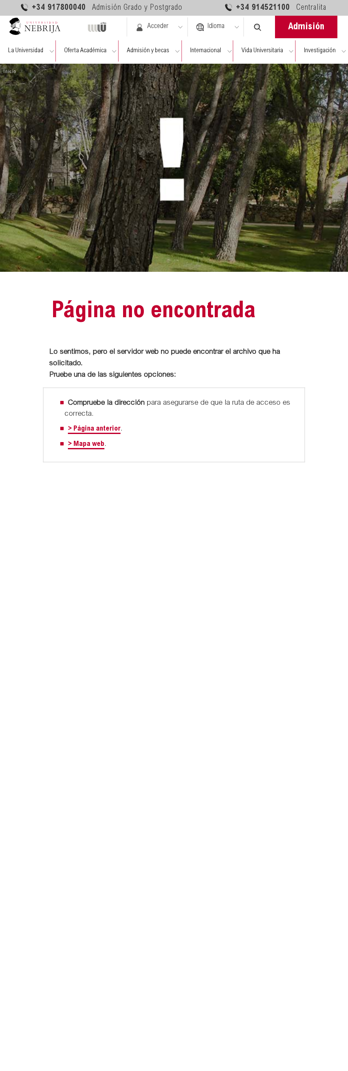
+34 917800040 (107, 8)
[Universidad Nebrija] (38, 27)
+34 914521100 (281, 8)
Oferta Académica (85, 51)
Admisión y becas (148, 51)
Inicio (9, 71)
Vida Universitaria (262, 51)
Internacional (205, 51)
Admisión (306, 27)
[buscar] (257, 27)
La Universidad (25, 51)
